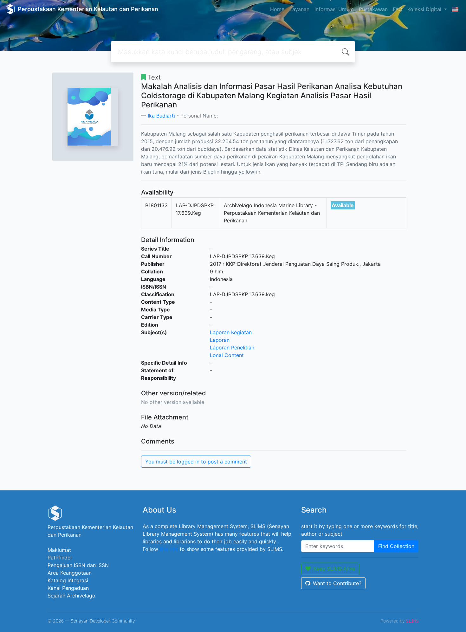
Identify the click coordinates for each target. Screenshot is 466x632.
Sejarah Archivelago (71, 595)
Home (277, 9)
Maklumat (59, 550)
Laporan (220, 340)
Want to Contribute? (337, 583)
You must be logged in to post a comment (196, 461)
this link (169, 549)
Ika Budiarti (161, 115)
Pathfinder (60, 557)
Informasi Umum (334, 9)
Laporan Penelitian (232, 347)
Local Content (227, 355)
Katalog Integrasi (68, 580)
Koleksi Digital (425, 9)
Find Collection (396, 546)
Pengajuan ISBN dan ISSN (78, 565)
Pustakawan (373, 9)
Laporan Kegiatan (231, 332)
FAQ (397, 9)
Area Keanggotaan (70, 573)
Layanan (299, 9)
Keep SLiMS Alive (334, 568)
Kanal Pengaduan (68, 588)
